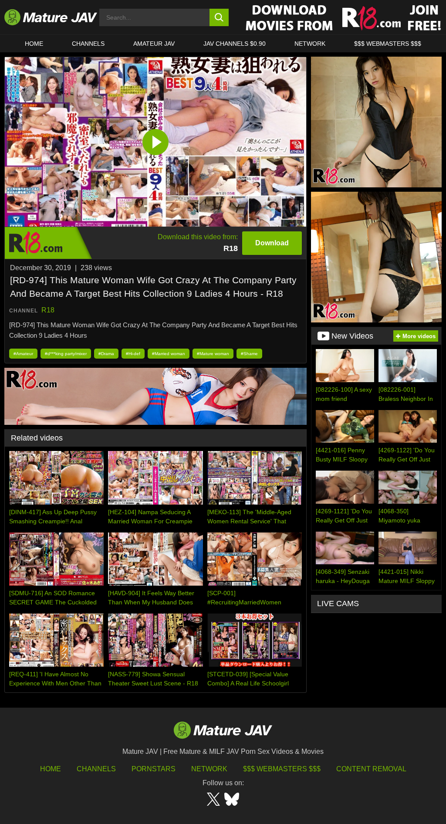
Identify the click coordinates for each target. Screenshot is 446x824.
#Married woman (168, 353)
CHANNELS (88, 43)
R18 (47, 310)
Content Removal (371, 769)
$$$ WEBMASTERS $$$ (387, 43)
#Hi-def (133, 353)
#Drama (106, 353)
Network (309, 43)
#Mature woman (213, 353)
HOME (34, 43)
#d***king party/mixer (66, 353)
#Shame (249, 353)
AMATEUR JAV (154, 43)
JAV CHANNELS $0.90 (234, 43)
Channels (96, 769)
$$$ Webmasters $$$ (282, 769)
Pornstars (154, 769)
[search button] (219, 17)
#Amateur (23, 353)
